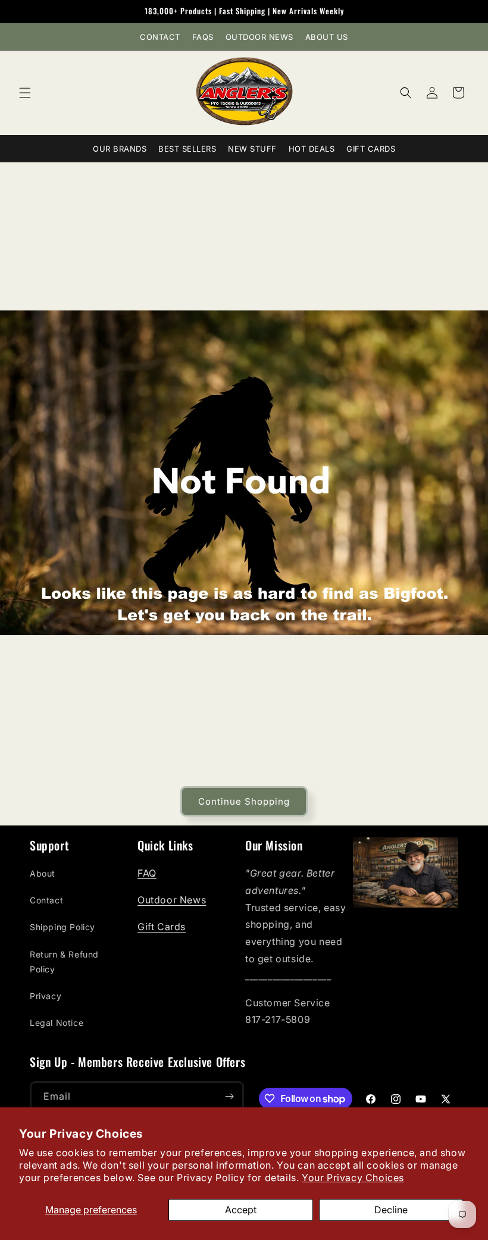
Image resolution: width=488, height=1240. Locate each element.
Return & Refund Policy (64, 961)
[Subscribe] (229, 1096)
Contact (160, 37)
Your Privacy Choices (353, 1178)
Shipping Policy (62, 927)
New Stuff (252, 148)
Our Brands (119, 148)
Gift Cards (370, 148)
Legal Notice (56, 1023)
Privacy (45, 996)
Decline (391, 1210)
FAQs (203, 37)
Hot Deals (312, 148)
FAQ (147, 873)
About (42, 873)
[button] (25, 93)
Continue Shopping (244, 801)
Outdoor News (259, 37)
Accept (240, 1210)
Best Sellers (187, 148)
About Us (326, 37)
